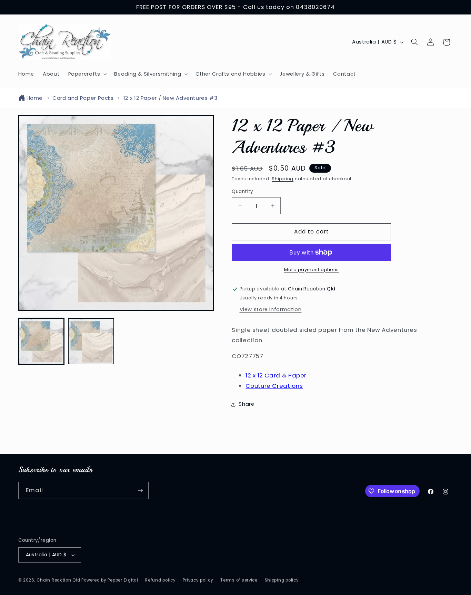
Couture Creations (274, 386)
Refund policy (160, 580)
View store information (271, 309)
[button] (87, 73)
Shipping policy (282, 580)
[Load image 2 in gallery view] (91, 341)
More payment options (311, 269)
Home (35, 98)
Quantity (242, 191)
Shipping (282, 179)
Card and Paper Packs (83, 98)
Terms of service (239, 580)
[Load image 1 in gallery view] (41, 341)
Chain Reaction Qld (58, 580)
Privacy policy (198, 580)
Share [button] (246, 404)
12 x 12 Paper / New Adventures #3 (170, 98)
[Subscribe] (140, 490)
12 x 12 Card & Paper (276, 375)
